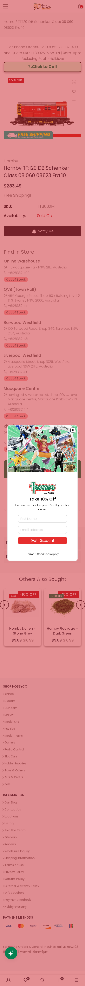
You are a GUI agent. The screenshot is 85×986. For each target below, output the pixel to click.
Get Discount (42, 540)
